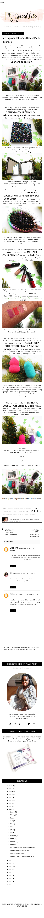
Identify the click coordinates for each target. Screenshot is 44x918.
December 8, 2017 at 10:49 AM (24, 573)
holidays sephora (11, 513)
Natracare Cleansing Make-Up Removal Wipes (22, 737)
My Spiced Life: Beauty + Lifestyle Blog (20, 904)
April (11, 821)
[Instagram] (15, 724)
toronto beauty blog (16, 516)
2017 (10, 809)
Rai (11, 573)
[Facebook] (24, 724)
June (11, 827)
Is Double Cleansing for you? (17, 853)
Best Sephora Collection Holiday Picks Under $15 (22, 847)
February (12, 815)
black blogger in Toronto (15, 510)
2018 (10, 860)
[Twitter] (10, 724)
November (13, 842)
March (12, 818)
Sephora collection (21, 61)
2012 (10, 794)
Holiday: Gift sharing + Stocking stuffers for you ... (22, 856)
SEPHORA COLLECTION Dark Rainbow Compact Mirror (20, 114)
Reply (13, 566)
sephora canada (23, 514)
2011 (10, 791)
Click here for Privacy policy (22, 668)
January (12, 812)
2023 (10, 875)
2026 (10, 884)
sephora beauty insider (10, 514)
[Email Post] (35, 508)
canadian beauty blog (10, 511)
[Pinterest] (19, 724)
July (11, 830)
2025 (10, 881)
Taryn (12, 594)
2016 (10, 806)
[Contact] (34, 724)
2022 (10, 872)
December (13, 845)
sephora (20, 513)
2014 (10, 800)
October (12, 839)
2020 (10, 866)
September (13, 836)
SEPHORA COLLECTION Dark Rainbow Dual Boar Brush (22, 195)
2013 (10, 797)
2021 (10, 869)
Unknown (14, 548)
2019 (10, 863)
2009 (10, 786)
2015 (10, 803)
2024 (10, 878)
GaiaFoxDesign (22, 906)
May (11, 824)
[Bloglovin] (29, 724)
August (12, 833)
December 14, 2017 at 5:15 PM (27, 594)
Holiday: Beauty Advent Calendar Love (19, 850)
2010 (10, 788)
